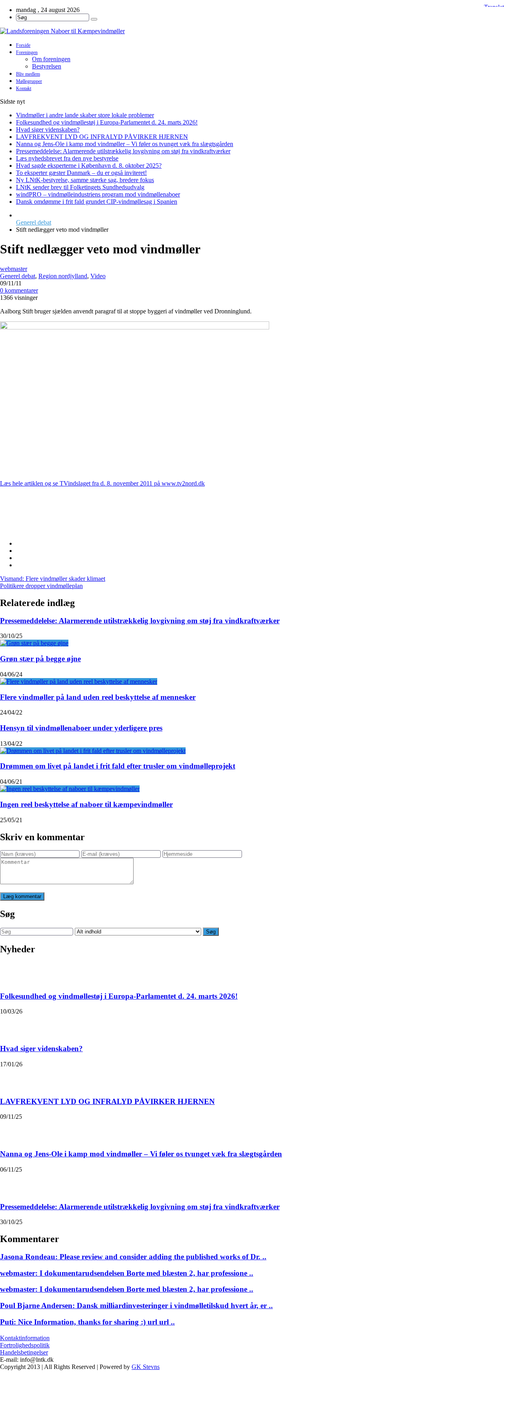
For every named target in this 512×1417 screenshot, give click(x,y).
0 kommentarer (19, 290)
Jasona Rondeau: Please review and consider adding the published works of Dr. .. (133, 1256)
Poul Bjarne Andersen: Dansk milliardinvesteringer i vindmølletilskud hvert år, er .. (136, 1305)
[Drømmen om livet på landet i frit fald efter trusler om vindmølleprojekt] (93, 750)
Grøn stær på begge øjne (40, 658)
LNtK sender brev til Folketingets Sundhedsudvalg (80, 187)
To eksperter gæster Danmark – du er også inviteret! (81, 172)
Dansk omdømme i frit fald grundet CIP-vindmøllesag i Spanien (96, 201)
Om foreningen (51, 59)
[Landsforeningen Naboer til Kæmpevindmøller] (256, 31)
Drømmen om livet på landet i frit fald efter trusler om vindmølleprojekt (117, 766)
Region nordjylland (62, 276)
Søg (211, 932)
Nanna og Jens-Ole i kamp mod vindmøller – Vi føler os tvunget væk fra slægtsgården (124, 143)
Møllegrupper (29, 81)
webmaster (13, 268)
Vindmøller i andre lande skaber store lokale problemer (85, 115)
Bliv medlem (28, 74)
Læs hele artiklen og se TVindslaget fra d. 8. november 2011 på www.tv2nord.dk (102, 483)
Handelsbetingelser (24, 1352)
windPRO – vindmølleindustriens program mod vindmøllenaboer (98, 194)
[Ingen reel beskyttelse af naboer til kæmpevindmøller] (70, 788)
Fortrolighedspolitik (25, 1345)
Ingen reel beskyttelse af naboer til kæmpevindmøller (86, 804)
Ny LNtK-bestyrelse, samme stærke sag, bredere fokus (85, 180)
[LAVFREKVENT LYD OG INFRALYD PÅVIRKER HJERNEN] (10, 1078)
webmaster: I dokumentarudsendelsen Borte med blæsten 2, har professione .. (126, 1273)
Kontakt (23, 88)
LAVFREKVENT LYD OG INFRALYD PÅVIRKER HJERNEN (102, 136)
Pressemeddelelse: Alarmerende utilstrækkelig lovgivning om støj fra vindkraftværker (123, 151)
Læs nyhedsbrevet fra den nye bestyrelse (67, 158)
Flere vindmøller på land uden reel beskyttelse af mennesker (98, 697)
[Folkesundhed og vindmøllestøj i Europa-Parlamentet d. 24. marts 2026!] (10, 973)
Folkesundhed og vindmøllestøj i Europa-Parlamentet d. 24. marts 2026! (107, 122)
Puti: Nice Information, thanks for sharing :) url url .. (87, 1322)
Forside (23, 45)
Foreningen (27, 52)
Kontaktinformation (25, 1338)
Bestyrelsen (46, 66)
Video (98, 276)
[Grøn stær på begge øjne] (34, 643)
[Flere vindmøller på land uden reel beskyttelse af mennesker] (78, 681)
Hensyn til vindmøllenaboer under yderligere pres (81, 728)
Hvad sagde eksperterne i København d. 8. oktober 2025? (89, 165)
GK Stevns (146, 1366)
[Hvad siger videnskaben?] (10, 1025)
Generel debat (33, 222)
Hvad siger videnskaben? (48, 129)
